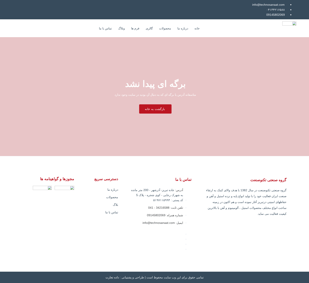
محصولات (165, 28)
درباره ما (182, 28)
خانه (197, 28)
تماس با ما (105, 28)
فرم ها (135, 28)
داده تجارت (112, 277)
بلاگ (115, 204)
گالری (149, 28)
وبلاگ (121, 28)
